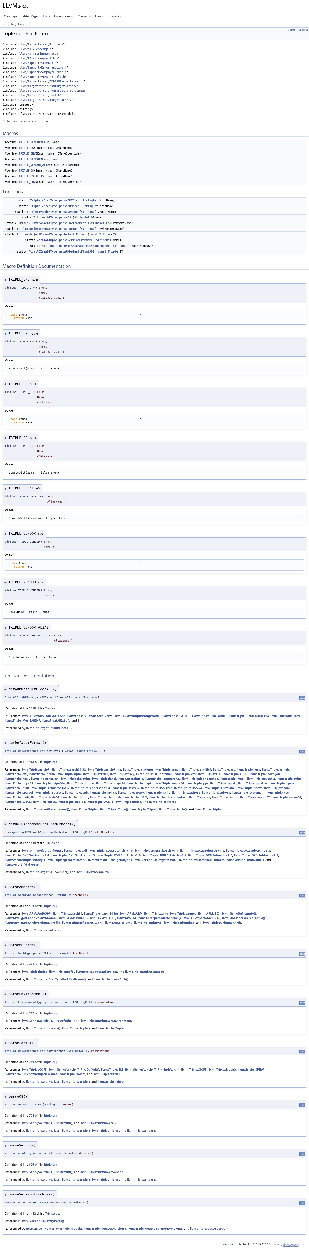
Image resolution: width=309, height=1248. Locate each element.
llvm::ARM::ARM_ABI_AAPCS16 (43, 716)
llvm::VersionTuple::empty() (25, 860)
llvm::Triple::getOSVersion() (210, 1229)
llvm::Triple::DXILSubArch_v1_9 (256, 855)
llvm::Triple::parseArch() (43, 930)
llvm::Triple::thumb (74, 797)
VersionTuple (47, 240)
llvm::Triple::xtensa (162, 802)
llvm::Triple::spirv (158, 793)
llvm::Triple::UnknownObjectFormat (31, 1074)
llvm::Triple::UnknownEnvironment (105, 1021)
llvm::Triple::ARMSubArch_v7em (90, 716)
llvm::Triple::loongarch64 (200, 779)
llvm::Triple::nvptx (140, 783)
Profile (55, 923)
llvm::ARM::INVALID (73, 918)
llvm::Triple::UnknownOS (98, 1123)
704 (31, 1115)
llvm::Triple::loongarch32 (163, 779)
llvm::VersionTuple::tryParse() (42, 1221)
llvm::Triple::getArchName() (66, 860)
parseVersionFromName (76, 240)
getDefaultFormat (72, 234)
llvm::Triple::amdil (167, 769)
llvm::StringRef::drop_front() (41, 851)
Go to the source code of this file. (26, 121)
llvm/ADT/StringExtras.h (38, 53)
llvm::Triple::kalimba (75, 779)
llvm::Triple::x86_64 (71, 802)
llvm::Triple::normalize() (93, 872)
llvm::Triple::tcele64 (45, 797)
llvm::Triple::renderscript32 (49, 788)
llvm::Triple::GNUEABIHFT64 (249, 716)
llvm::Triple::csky (122, 774)
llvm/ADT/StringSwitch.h (38, 58)
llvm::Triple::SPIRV (131, 793)
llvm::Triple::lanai (103, 779)
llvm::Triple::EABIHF (176, 716)
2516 (32, 708)
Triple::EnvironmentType (37, 223)
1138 (32, 843)
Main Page (10, 16)
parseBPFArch (69, 200)
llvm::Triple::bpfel (69, 774)
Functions (302, 29)
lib (4, 24)
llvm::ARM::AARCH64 (36, 913)
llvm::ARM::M (126, 918)
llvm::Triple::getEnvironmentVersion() (155, 1229)
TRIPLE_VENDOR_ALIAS (35, 165)
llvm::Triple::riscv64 (188, 788)
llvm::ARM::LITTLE (102, 918)
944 (31, 762)
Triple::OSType (45, 217)
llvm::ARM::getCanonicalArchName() (31, 918)
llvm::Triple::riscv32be (156, 788)
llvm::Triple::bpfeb (42, 774)
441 (31, 964)
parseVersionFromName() (245, 860)
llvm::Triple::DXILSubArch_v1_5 (73, 855)
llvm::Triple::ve (199, 797)
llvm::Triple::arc (224, 769)
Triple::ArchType (43, 200)
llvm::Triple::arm (248, 769)
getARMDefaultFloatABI (76, 251)
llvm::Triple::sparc (277, 788)
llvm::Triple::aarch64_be (104, 769)
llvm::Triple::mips (289, 779)
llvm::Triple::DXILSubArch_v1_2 (202, 851)
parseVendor (68, 211)
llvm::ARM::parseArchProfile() (243, 918)
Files (98, 16)
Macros (291, 29)
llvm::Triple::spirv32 (186, 793)
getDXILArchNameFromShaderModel (84, 245)
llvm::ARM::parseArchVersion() (27, 923)
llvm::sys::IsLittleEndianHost (96, 972)
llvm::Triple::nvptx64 (169, 783)
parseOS (65, 217)
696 (31, 1164)
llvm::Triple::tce (278, 793)
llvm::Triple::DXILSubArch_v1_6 (118, 855)
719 (31, 1062)
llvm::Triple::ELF (209, 774)
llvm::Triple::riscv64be (219, 788)
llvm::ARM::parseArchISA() (201, 918)
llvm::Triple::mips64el (50, 783)
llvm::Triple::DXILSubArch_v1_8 (210, 855)
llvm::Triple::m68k (233, 779)
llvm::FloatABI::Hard (285, 716)
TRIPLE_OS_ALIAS (31, 176)
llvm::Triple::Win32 (18, 802)
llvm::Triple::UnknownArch (168, 797)
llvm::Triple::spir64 (103, 793)
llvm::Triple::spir (76, 793)
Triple (104, 234)
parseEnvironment (72, 223)
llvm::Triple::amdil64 (196, 769)
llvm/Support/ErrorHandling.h (42, 67)
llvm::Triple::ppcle (281, 783)
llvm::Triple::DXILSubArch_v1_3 (248, 851)
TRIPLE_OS (26, 147)
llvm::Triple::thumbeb (105, 797)
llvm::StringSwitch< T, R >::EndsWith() (152, 1069)
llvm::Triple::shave (249, 788)
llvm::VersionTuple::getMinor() (155, 860)
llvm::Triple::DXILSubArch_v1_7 (164, 855)
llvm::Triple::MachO (261, 779)
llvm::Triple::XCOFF (100, 802)
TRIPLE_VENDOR (30, 142)
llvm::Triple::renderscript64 (90, 788)
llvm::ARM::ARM (131, 913)
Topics (46, 16)
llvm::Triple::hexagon (265, 774)
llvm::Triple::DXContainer (154, 774)
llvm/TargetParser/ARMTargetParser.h (48, 86)
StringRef (90, 200)
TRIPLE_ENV (27, 153)
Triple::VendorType (42, 211)
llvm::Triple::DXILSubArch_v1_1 (156, 851)
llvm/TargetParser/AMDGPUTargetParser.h (51, 81)
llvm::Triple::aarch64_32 (69, 769)
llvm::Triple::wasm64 (286, 797)
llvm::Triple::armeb (275, 769)
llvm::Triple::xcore (128, 802)
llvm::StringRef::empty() (238, 913)
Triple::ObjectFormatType (37, 228)
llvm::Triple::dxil (185, 774)
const (93, 234)
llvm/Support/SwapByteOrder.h (42, 72)
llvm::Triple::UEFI (135, 797)
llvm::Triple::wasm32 (255, 797)
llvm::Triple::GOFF (235, 774)
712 (31, 1013)
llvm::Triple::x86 (44, 802)
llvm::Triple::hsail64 (45, 779)
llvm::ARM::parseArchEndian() (159, 918)
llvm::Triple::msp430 (110, 783)
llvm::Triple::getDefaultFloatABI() (50, 728)
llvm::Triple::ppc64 (223, 783)
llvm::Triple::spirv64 (216, 793)
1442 (32, 1213)
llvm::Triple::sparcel (19, 793)
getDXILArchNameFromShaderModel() (54, 1229)
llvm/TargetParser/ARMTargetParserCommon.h (53, 90)
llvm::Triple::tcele (17, 797)
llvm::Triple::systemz (246, 793)
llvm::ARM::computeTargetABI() (137, 716)
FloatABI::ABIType (42, 251)
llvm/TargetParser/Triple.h (41, 44)
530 (31, 906)
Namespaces (62, 16)
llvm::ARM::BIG (209, 913)
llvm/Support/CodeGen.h (37, 63)
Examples (115, 16)
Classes (83, 16)
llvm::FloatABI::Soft (56, 720)
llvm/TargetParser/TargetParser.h (46, 100)
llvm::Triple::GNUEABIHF (209, 716)
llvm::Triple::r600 (17, 788)
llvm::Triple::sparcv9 (48, 793)
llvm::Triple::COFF (95, 774)
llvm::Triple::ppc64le (252, 783)
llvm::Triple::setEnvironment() (47, 809)
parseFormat (68, 228)
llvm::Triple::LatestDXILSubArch (202, 860)
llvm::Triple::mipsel (80, 783)
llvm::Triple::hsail (17, 779)
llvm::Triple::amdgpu (138, 769)
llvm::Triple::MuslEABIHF (22, 720)
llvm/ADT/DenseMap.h (35, 49)
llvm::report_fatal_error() (23, 864)
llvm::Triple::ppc (197, 783)
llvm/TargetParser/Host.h (39, 95)
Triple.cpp (52, 708)
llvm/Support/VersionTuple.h (42, 76)
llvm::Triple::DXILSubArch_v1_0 (110, 851)
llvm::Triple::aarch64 (35, 769)
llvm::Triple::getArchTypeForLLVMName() (56, 979)
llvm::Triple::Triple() (85, 809)
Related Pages (30, 16)
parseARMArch (69, 206)
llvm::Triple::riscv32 (125, 788)
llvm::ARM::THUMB (118, 923)
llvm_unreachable (130, 779)
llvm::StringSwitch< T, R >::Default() (46, 1021)
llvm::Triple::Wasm (225, 797)
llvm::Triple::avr (16, 774)
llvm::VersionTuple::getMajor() (110, 860)
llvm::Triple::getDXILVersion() (47, 872)
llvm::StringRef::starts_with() (82, 923)
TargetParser (18, 24)
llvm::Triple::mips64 (19, 783)
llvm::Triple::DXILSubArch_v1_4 (27, 855)
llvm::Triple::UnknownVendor (101, 1172)
